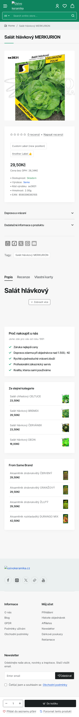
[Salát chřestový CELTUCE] (65, 398)
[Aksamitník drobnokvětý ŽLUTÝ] (65, 504)
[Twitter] (25, 580)
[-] (6, 703)
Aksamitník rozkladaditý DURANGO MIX (34, 516)
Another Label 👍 (22, 153)
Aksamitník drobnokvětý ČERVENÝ (31, 473)
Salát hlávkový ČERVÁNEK (26, 425)
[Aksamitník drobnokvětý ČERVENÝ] (65, 475)
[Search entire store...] (73, 15)
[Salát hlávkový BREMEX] (65, 413)
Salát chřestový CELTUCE (25, 396)
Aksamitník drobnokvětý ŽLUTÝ (29, 502)
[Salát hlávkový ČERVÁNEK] (65, 427)
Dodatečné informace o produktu (24, 225)
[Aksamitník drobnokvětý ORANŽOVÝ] (65, 489)
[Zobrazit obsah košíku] (72, 6)
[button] (50, 703)
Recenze (23, 277)
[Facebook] (8, 580)
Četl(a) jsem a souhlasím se (37, 684)
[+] (20, 703)
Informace (11, 604)
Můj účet (47, 604)
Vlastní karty (43, 277)
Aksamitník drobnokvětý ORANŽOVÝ (32, 487)
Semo (26, 182)
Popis (8, 277)
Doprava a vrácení (15, 213)
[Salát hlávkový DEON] (65, 441)
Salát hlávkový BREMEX (24, 410)
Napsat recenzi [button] (53, 134)
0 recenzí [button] (34, 134)
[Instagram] (17, 580)
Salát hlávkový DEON (23, 439)
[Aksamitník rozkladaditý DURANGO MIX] (65, 518)
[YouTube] (43, 580)
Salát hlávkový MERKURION (31, 255)
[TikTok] (34, 580)
